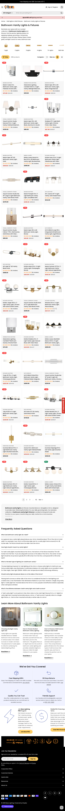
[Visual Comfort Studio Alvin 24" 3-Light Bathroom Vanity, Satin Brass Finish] (32, 289)
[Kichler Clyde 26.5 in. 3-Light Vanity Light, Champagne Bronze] (32, 470)
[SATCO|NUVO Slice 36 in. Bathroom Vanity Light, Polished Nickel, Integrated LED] (32, 361)
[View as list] (62, 57)
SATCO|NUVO (48, 228)
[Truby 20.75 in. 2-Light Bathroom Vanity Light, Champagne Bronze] (11, 361)
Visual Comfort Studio (10, 119)
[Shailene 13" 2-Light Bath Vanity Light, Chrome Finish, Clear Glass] (53, 107)
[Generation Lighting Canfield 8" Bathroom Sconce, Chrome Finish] (11, 325)
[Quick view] (19, 64)
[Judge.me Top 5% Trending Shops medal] (55, 741)
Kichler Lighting (50, 119)
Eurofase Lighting (8, 446)
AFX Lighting (48, 191)
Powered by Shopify (21, 803)
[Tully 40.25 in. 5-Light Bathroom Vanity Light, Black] (11, 398)
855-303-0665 (49, 702)
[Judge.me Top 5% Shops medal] (48, 741)
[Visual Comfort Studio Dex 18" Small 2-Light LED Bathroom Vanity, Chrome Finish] (53, 361)
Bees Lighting (10, 803)
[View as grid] (57, 57)
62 (36, 500)
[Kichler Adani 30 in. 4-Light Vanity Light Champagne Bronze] (32, 252)
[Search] (61, 13)
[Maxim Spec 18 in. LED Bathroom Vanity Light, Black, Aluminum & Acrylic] (32, 107)
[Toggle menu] (2, 7)
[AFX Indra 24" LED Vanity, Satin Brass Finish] (32, 398)
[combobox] (32, 13)
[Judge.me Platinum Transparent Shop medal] (35, 741)
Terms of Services (24, 763)
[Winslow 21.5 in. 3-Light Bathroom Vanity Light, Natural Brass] (53, 289)
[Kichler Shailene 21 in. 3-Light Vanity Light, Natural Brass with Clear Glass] (32, 325)
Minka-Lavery (28, 155)
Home (3, 21)
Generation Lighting (30, 83)
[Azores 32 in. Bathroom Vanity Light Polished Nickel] (32, 434)
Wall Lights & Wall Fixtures (15, 21)
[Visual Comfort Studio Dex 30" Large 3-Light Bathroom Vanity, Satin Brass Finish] (11, 180)
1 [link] (23, 500)
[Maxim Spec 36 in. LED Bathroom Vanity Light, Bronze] (32, 216)
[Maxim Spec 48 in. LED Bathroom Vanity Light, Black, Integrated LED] (53, 71)
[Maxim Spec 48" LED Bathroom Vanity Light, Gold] (11, 144)
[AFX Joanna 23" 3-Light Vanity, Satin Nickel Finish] (53, 180)
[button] (2, 18)
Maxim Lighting (7, 83)
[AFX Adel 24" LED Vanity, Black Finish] (11, 252)
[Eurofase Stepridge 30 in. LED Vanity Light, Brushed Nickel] (53, 434)
